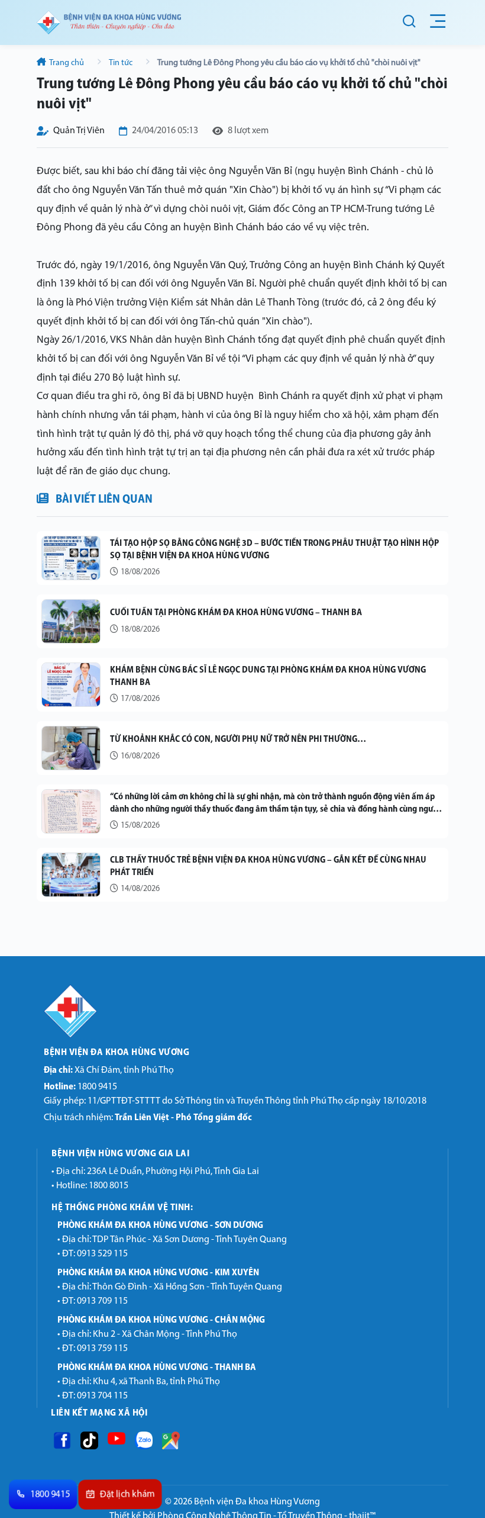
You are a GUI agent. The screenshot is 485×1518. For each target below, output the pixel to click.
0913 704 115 (102, 1396)
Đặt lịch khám (127, 1494)
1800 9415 (80, 1087)
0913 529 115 (102, 1254)
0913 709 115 (102, 1301)
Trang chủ (67, 63)
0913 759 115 (102, 1348)
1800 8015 (108, 1186)
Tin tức (121, 63)
